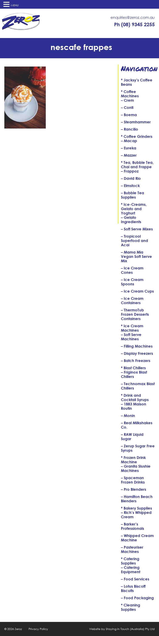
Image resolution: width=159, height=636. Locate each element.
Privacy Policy (38, 629)
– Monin (128, 415)
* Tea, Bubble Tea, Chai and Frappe (137, 164)
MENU (15, 5)
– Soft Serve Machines (131, 336)
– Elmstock (130, 185)
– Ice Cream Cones (132, 270)
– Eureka (128, 148)
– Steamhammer (136, 122)
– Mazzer (129, 155)
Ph (134, 24)
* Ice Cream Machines (132, 328)
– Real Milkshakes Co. (136, 424)
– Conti (127, 107)
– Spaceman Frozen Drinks (133, 479)
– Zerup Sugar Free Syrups (138, 448)
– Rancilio (129, 129)
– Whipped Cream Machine (137, 537)
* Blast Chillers (133, 368)
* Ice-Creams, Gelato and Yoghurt (134, 208)
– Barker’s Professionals (132, 526)
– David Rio (131, 178)
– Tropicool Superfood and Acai (134, 240)
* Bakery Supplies (136, 508)
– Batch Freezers (135, 360)
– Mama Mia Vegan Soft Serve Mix (136, 256)
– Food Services (135, 579)
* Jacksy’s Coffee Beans (136, 82)
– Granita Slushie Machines (136, 468)
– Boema (129, 114)
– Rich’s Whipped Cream (136, 514)
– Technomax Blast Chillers (138, 385)
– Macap (129, 140)
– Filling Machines (137, 346)
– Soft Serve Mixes (137, 229)
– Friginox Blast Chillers (134, 374)
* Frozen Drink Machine (133, 459)
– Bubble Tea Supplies (132, 195)
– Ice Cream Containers (132, 300)
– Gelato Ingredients (131, 219)
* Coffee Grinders (136, 136)
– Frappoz (130, 171)
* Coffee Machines (130, 93)
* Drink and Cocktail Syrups (135, 397)
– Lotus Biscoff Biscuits (133, 588)
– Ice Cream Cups (137, 291)
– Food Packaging (137, 598)
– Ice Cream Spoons (132, 281)
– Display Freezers (137, 353)
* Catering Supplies (130, 560)
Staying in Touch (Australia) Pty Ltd (130, 629)
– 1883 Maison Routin (133, 406)
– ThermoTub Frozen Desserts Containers (135, 314)
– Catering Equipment (130, 569)
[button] (7, 4)
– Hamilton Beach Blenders (137, 498)
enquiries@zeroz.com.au (133, 17)
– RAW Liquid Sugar (132, 436)
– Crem (127, 100)
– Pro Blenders (133, 489)
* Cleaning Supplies (130, 607)
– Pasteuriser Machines (132, 549)
